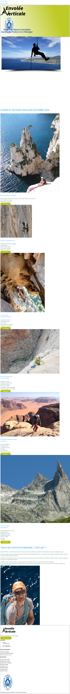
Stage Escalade (10, 36)
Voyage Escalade (21, 36)
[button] (2, 70)
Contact (30, 36)
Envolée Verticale (4, 3)
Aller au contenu (3, 1)
